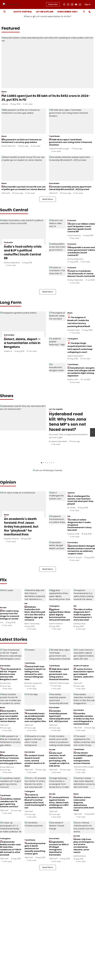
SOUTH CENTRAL (22, 11)
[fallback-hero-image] (47, 62)
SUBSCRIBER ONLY (67, 11)
